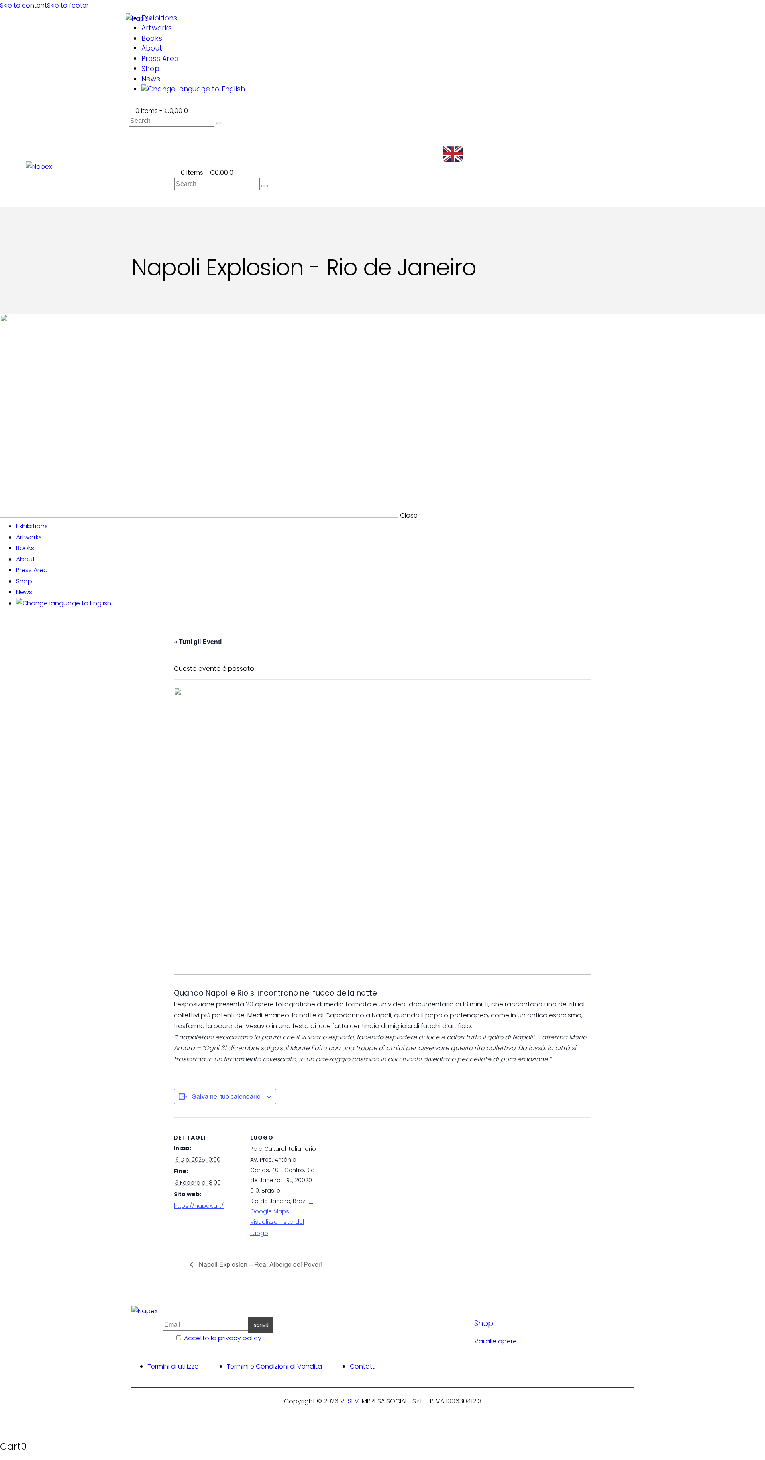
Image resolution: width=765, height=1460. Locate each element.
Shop (483, 1323)
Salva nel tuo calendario (226, 1096)
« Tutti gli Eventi (198, 641)
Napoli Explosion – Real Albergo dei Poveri (259, 1264)
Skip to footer (67, 5)
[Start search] (219, 123)
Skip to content (23, 5)
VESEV (349, 1401)
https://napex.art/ (199, 1206)
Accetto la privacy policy (222, 1338)
